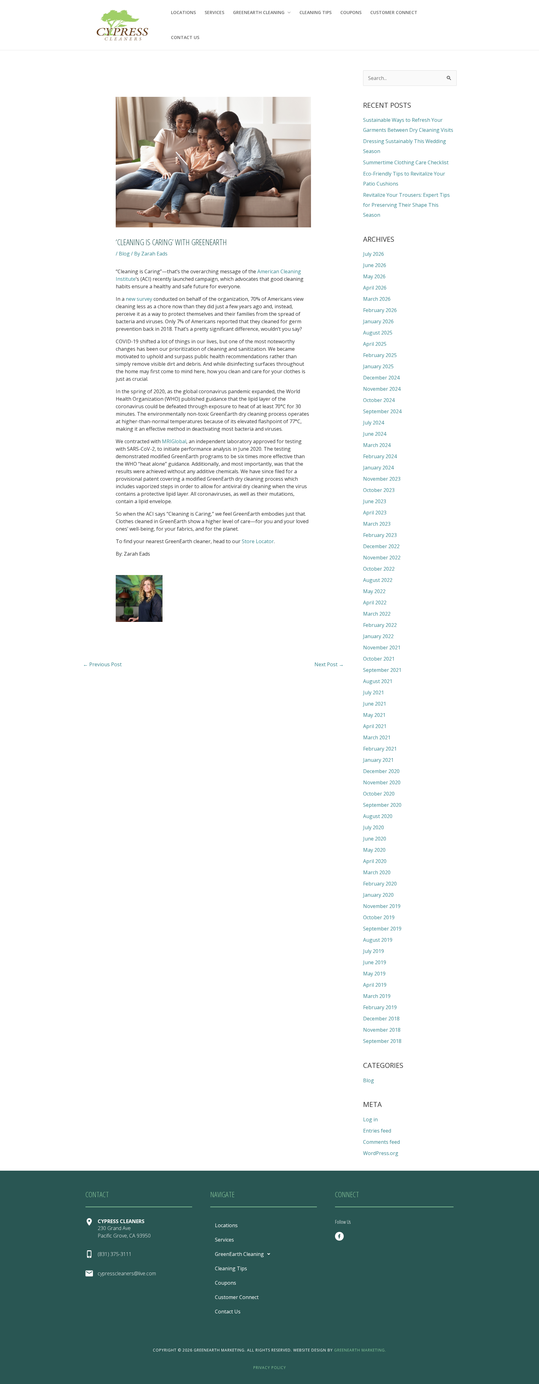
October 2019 (379, 917)
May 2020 (374, 849)
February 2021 (380, 748)
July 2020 (373, 827)
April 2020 (374, 861)
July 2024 (373, 422)
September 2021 (382, 670)
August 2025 (377, 332)
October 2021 (379, 658)
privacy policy (269, 1367)
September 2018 (382, 1041)
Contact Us (185, 37)
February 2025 (380, 355)
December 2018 (381, 1018)
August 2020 (377, 816)
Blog (124, 253)
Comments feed (381, 1141)
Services (214, 12)
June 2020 (374, 838)
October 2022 (379, 568)
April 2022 (374, 602)
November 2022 (382, 557)
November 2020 (382, 782)
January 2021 (378, 759)
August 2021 (377, 681)
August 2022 (377, 580)
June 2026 (374, 265)
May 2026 (374, 276)
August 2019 (377, 939)
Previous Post (102, 664)
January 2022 (378, 636)
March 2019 (377, 996)
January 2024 (378, 467)
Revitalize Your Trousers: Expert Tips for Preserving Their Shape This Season (406, 204)
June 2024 (374, 433)
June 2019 (374, 962)
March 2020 (377, 872)
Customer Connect (393, 12)
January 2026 (378, 321)
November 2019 (382, 906)
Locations (183, 12)
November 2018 (382, 1029)
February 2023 (380, 535)
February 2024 (380, 456)
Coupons (351, 12)
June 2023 (374, 501)
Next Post (329, 664)
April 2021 (374, 726)
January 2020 (378, 894)
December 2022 (381, 546)
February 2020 (380, 883)
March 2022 (377, 613)
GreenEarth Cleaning (258, 12)
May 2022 (374, 591)
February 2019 (380, 1007)
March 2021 (377, 737)
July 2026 (373, 254)
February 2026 (380, 310)
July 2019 (373, 951)
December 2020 (381, 771)
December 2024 (381, 377)
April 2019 (374, 984)
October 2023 (379, 490)
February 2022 (380, 625)
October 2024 (379, 400)
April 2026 (374, 287)
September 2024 (382, 411)
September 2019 (382, 928)
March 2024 (377, 445)
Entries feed (377, 1130)
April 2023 (374, 512)
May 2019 (374, 973)
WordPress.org (380, 1153)
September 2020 (382, 804)
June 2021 (374, 703)
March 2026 (377, 298)
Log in (370, 1119)
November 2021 (382, 647)
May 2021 (374, 715)
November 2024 (382, 388)
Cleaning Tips (315, 12)
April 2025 (374, 343)
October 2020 (379, 793)
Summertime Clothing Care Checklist (406, 162)
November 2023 (382, 478)
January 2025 (378, 366)
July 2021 (373, 692)
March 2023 (377, 523)
